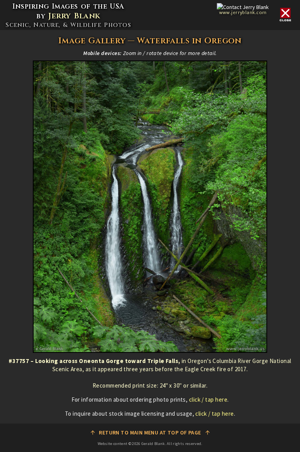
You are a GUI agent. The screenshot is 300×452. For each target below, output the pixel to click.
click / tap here (208, 399)
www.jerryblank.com (243, 12)
